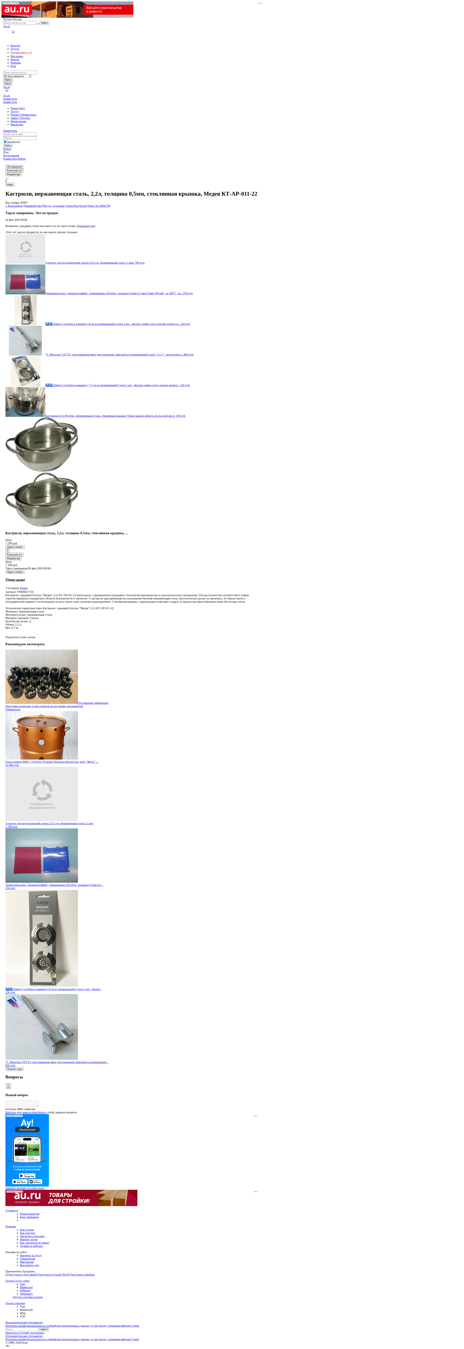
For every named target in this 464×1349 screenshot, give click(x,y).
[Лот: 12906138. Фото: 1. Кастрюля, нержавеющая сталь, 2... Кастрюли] (41, 470)
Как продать (27, 1233)
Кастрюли (80, 205)
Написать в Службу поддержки (24, 1332)
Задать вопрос (15, 547)
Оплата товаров (15, 1303)
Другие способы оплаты (28, 1297)
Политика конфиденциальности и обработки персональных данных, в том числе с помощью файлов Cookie (72, 1325)
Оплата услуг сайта (17, 1280)
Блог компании (29, 1217)
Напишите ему (86, 226)
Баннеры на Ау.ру (31, 1255)
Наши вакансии (30, 1213)
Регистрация (11, 155)
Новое (24, 588)
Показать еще (14, 1069)
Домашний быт (32, 205)
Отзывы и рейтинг (31, 1246)
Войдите (10, 1112)
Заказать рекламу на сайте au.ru (24, 1188)
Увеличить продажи (32, 1236)
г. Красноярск (13, 205)
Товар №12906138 (98, 205)
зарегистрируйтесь (33, 1112)
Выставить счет (29, 1265)
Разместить (10, 98)
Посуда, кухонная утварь (58, 205)
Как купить (27, 1229)
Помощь (10, 1226)
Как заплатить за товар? (34, 1242)
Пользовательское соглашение (24, 1322)
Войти (7, 149)
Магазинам (27, 1261)
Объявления (27, 1258)
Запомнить (13, 141)
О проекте (11, 1210)
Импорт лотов (29, 1239)
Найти (8, 79)
